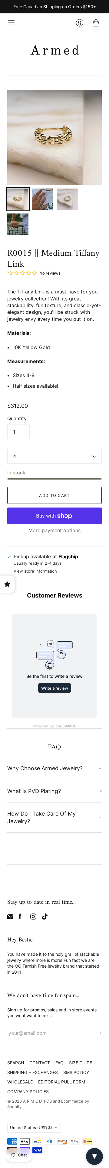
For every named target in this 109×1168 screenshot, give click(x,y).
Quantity (17, 418)
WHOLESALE (20, 1081)
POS (48, 1101)
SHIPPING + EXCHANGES (32, 1072)
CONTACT (39, 1062)
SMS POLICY (76, 1072)
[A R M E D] (54, 51)
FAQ (59, 1062)
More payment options (54, 530)
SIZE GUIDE (80, 1062)
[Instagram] (33, 918)
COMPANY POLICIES (28, 1091)
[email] (10, 918)
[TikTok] (45, 918)
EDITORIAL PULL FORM (61, 1081)
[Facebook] (20, 918)
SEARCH (15, 1062)
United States (31, 1127)
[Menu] (11, 22)
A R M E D (32, 1101)
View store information (35, 571)
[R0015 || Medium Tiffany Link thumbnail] (17, 199)
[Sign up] (98, 1033)
